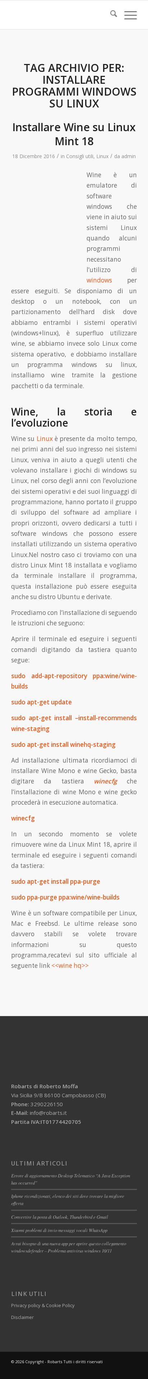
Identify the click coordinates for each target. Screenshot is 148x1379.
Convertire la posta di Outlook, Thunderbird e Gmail (59, 1217)
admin (128, 156)
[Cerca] (110, 14)
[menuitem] (110, 14)
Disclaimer (22, 1317)
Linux (102, 156)
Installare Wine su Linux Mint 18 (74, 134)
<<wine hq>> (70, 965)
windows (99, 280)
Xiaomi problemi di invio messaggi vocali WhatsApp (59, 1230)
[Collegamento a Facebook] (99, 1370)
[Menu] (127, 14)
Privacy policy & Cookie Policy (43, 1305)
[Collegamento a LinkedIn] (110, 1370)
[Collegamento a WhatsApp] (120, 1370)
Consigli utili (79, 156)
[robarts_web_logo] (61, 14)
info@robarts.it (48, 1112)
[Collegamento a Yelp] (131, 1370)
